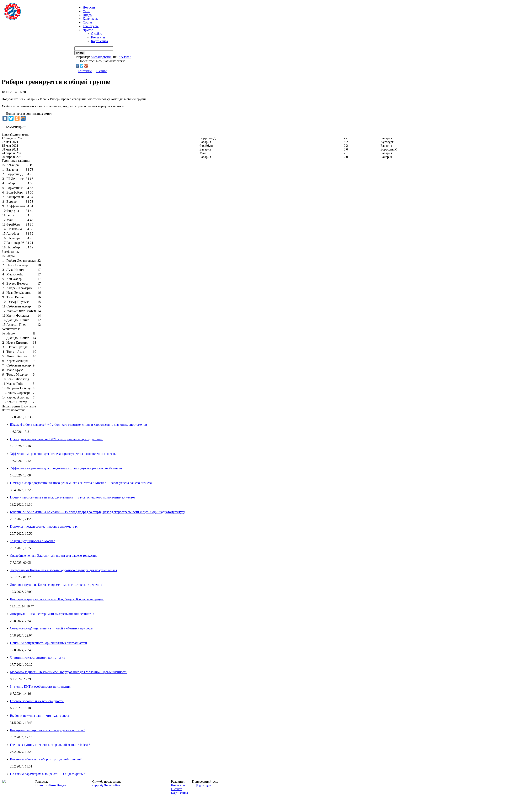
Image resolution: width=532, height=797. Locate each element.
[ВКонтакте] (77, 66)
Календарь (90, 18)
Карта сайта (99, 41)
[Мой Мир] (23, 118)
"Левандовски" (101, 57)
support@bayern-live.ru (107, 785)
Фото (86, 11)
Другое (88, 30)
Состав (88, 22)
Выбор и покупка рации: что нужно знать (39, 715)
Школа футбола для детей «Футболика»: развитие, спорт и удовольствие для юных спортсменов (78, 424)
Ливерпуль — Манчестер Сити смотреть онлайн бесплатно (52, 614)
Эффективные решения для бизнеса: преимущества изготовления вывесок (63, 453)
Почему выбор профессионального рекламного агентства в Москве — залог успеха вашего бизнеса (81, 483)
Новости (41, 785)
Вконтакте (203, 785)
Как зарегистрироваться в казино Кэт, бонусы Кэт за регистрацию (57, 599)
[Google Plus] (86, 66)
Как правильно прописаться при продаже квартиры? (47, 730)
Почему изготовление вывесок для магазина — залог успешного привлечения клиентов (72, 497)
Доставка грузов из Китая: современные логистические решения (56, 584)
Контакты (98, 37)
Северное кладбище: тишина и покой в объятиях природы (51, 628)
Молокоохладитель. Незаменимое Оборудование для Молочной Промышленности (68, 672)
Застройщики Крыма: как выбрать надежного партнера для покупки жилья (63, 570)
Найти (80, 52)
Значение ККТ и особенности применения (40, 686)
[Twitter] (82, 66)
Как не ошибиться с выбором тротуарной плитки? (45, 759)
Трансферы (91, 26)
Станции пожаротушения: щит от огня (37, 657)
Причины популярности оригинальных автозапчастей (48, 643)
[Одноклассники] (17, 118)
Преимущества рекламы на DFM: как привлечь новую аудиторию (56, 439)
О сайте (96, 33)
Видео (87, 15)
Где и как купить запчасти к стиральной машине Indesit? (50, 744)
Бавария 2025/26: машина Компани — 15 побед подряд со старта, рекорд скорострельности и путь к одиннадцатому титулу (97, 512)
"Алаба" (125, 57)
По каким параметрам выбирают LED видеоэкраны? (47, 774)
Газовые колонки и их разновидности (37, 701)
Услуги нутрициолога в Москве (32, 541)
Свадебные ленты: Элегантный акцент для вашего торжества (53, 555)
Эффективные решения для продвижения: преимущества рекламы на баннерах (66, 468)
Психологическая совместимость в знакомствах (44, 526)
